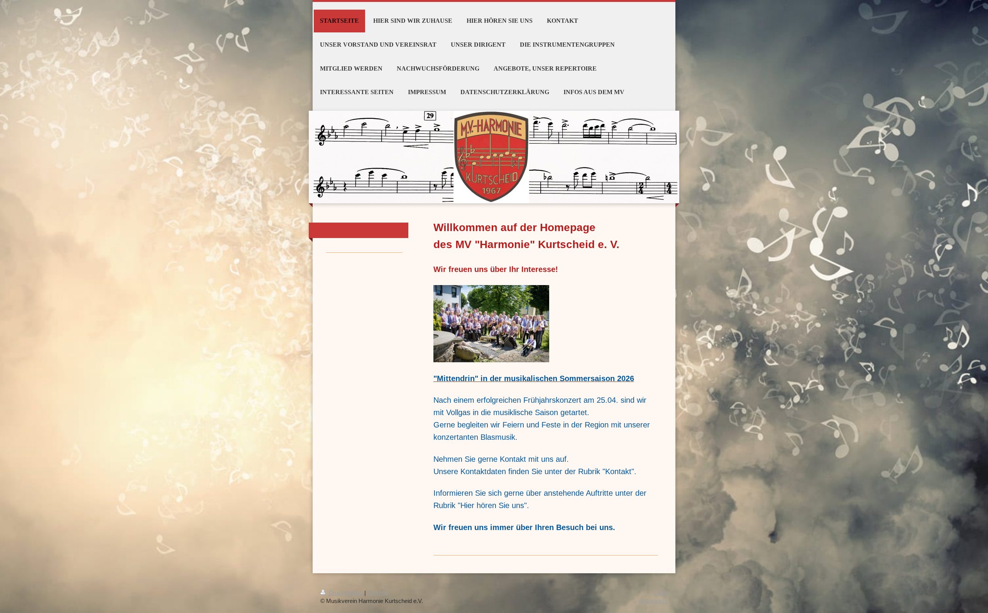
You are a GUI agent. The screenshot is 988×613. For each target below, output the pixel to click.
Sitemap (377, 592)
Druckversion (345, 592)
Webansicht (653, 601)
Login (661, 592)
